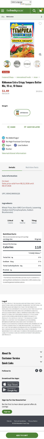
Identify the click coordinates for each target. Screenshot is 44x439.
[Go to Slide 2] (17, 64)
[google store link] (10, 391)
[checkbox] (40, 23)
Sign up (7, 411)
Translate (28, 4)
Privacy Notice (32, 421)
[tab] (12, 167)
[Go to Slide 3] (27, 64)
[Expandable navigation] (2, 11)
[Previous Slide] (5, 64)
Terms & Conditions (20, 421)
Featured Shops (8, 77)
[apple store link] (10, 386)
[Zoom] (40, 54)
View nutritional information (14, 153)
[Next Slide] (39, 64)
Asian (36, 77)
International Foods (24, 77)
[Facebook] (36, 371)
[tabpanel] (22, 227)
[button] (34, 11)
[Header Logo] (14, 11)
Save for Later (33, 127)
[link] (32, 127)
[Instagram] (40, 371)
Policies (9, 421)
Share (12, 127)
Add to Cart (22, 435)
